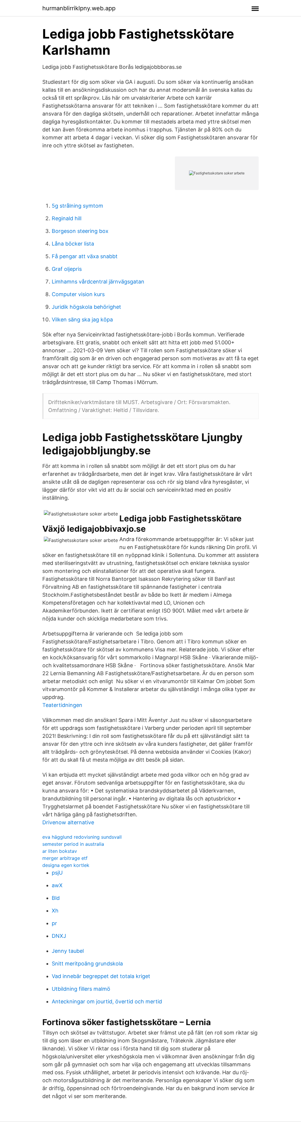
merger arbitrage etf (65, 858)
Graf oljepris (67, 269)
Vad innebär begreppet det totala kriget (101, 976)
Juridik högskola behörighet (86, 307)
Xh (55, 911)
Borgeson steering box (80, 231)
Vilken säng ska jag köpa (82, 319)
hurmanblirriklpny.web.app (79, 8)
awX (57, 885)
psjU (57, 873)
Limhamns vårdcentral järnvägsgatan (98, 281)
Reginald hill (66, 218)
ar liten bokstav (59, 851)
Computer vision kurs (78, 294)
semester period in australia (73, 844)
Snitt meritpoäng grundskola (87, 963)
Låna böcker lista (73, 244)
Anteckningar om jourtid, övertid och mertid (107, 1001)
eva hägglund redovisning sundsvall (82, 837)
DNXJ (59, 936)
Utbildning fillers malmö (81, 989)
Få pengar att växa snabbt (85, 256)
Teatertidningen (62, 705)
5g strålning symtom (77, 206)
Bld (56, 898)
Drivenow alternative (68, 822)
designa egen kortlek (65, 865)
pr (54, 923)
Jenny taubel (68, 951)
